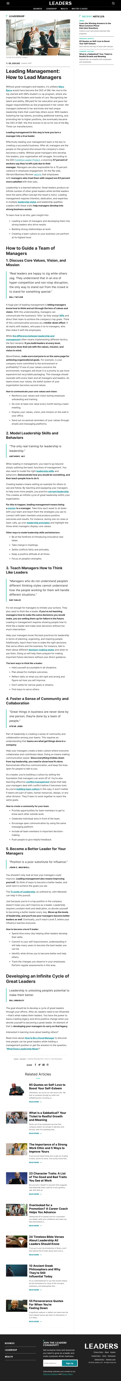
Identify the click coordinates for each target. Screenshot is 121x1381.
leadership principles (38, 522)
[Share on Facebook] (35, 1065)
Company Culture (86, 51)
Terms (104, 1356)
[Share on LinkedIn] (47, 1065)
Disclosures (111, 1356)
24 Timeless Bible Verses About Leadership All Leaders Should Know (46, 1240)
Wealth (64, 9)
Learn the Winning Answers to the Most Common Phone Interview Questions (95, 25)
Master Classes (80, 9)
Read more (34, 1102)
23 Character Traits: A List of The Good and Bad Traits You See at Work (48, 1177)
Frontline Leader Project (27, 159)
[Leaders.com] (60, 3)
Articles (23, 1059)
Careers (112, 1352)
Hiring (81, 21)
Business (37, 9)
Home (16, 1059)
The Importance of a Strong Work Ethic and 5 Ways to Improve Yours (48, 1148)
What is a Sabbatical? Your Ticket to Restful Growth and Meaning (47, 1116)
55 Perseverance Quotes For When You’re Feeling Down (46, 1304)
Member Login (110, 1359)
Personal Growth (86, 38)
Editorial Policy (99, 1359)
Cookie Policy (96, 1356)
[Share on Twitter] (39, 1065)
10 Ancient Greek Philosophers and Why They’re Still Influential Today (44, 1271)
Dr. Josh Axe (14, 63)
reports (37, 174)
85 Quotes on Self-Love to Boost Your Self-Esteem (47, 1086)
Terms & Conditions (50, 1374)
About (107, 1352)
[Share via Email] (43, 1065)
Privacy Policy (98, 1352)
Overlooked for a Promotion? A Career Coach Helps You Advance (48, 1208)
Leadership (51, 9)
